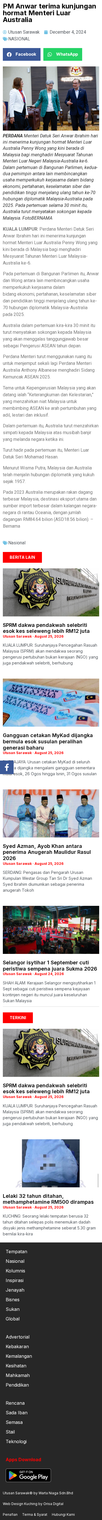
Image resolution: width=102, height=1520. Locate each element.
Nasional (17, 542)
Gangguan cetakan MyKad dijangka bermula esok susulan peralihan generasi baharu (48, 741)
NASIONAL (19, 39)
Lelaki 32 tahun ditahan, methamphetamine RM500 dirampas (48, 1199)
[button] (22, 54)
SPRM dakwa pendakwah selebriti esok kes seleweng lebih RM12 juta (46, 628)
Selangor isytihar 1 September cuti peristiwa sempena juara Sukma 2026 (50, 966)
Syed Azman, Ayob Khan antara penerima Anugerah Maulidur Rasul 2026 (47, 852)
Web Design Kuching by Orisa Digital (33, 1504)
